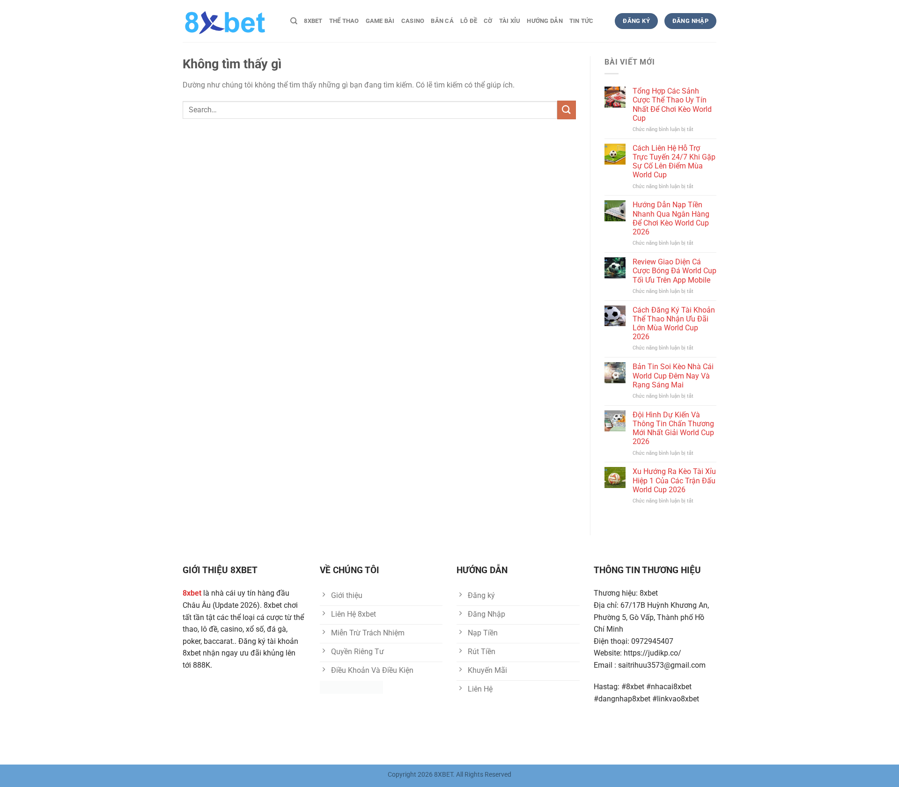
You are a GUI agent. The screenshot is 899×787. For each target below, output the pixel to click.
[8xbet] (229, 21)
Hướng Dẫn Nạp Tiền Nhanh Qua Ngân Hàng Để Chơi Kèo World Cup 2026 (671, 218)
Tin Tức (581, 20)
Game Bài (380, 20)
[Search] (293, 21)
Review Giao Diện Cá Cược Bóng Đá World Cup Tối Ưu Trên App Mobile (674, 270)
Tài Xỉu (510, 20)
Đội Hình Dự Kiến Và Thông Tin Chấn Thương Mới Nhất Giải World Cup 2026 (673, 428)
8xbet (313, 20)
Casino (413, 20)
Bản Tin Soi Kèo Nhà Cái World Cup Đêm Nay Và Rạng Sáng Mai (673, 375)
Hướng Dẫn (544, 20)
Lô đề (468, 20)
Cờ (488, 20)
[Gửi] (566, 110)
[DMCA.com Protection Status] (351, 687)
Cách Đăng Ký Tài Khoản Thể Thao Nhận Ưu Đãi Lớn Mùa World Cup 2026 (674, 324)
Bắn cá (442, 20)
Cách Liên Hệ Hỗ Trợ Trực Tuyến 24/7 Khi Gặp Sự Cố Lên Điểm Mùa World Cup (674, 162)
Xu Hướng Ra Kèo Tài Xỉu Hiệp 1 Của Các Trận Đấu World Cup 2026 (674, 480)
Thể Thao (344, 20)
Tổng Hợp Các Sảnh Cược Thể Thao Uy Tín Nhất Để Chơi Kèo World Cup (672, 105)
